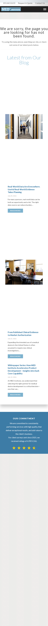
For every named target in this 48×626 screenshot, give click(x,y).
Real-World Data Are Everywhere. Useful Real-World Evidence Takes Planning (24, 189)
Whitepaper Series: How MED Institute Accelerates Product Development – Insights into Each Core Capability (23, 369)
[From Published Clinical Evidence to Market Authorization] (24, 272)
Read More (15, 211)
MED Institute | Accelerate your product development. (11, 9)
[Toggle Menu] (44, 9)
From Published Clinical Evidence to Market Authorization (23, 333)
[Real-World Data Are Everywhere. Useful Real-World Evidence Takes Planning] (24, 126)
